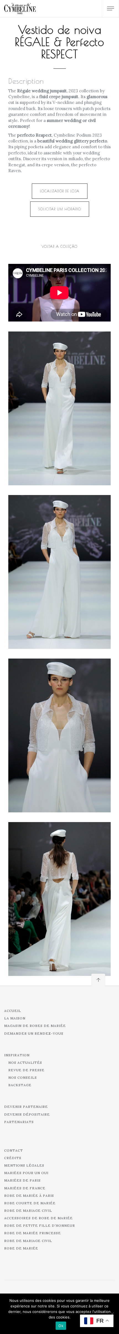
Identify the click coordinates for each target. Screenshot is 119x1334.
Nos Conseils (22, 1077)
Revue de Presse (26, 1070)
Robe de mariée (21, 1248)
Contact (13, 1150)
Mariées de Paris (22, 1180)
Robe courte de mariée (30, 1203)
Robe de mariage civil (28, 1210)
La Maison (14, 1018)
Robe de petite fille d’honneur (39, 1225)
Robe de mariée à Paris (29, 1195)
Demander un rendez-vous (33, 1033)
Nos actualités (25, 1062)
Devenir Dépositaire (27, 1114)
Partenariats (19, 1122)
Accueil (12, 1011)
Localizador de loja (59, 191)
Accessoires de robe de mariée (38, 1218)
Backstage (20, 1085)
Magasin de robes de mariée (35, 1026)
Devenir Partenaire (26, 1107)
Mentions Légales (24, 1165)
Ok (60, 1325)
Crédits (12, 1158)
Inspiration (17, 1055)
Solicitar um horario (59, 209)
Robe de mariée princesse (32, 1233)
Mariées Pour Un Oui (26, 1173)
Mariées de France (24, 1188)
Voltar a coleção (59, 246)
